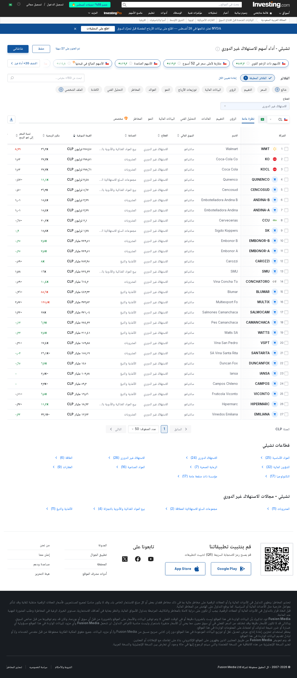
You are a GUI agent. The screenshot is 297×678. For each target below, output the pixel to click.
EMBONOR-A (259, 251)
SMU (266, 271)
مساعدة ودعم (41, 564)
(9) (64, 467)
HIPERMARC (260, 404)
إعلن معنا (44, 554)
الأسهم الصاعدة (143, 63)
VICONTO (262, 393)
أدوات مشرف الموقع (95, 573)
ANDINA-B (261, 200)
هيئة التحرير (42, 573)
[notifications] (19, 4)
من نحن (45, 545)
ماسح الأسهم (135, 13)
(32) (278, 467)
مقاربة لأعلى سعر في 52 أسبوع (202, 63)
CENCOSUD (260, 189)
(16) (133, 467)
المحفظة (102, 564)
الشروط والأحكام (63, 667)
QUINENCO (261, 179)
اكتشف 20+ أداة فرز (26, 63)
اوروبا (191, 20)
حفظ (41, 49)
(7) (205, 467)
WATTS (264, 332)
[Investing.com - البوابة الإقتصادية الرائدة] (271, 4)
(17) (280, 476)
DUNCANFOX (259, 363)
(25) (277, 457)
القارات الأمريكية (206, 20)
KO (267, 159)
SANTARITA (260, 353)
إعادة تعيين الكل (227, 78)
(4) (121, 509)
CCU (266, 220)
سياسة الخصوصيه (38, 667)
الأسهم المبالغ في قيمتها (89, 63)
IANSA (265, 373)
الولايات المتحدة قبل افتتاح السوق (236, 20)
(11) (281, 509)
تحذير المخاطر (14, 667)
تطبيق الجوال (98, 554)
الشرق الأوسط (177, 20)
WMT (265, 149)
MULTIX (263, 302)
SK (267, 230)
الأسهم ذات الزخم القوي (266, 63)
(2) (193, 509)
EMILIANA (262, 414)
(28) (129, 457)
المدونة (102, 545)
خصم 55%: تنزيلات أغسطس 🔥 (90, 4)
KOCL (265, 169)
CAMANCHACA (258, 322)
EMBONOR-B (259, 240)
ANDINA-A (261, 210)
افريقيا (142, 20)
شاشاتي (18, 49)
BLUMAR (263, 291)
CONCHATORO (258, 281)
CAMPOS (262, 383)
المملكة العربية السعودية (273, 20)
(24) (203, 457)
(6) (66, 457)
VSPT (265, 342)
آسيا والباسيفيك (158, 20)
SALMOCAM (260, 312)
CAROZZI (262, 261)
